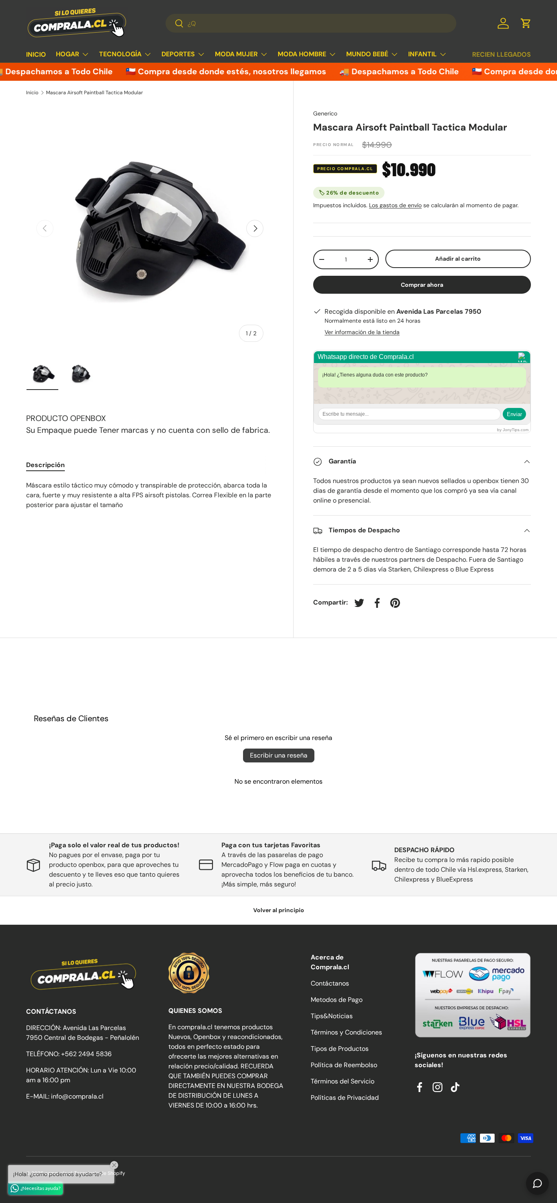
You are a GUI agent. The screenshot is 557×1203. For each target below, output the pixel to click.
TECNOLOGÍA (120, 54)
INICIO (36, 54)
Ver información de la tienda (362, 332)
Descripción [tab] (45, 465)
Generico (325, 113)
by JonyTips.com (512, 430)
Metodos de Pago (336, 999)
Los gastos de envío (395, 205)
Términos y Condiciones (346, 1032)
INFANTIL (422, 54)
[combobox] (311, 23)
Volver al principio (278, 910)
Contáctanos (330, 983)
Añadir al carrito (458, 258)
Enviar (514, 414)
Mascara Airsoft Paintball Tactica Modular (94, 92)
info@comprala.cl (77, 1096)
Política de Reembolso (344, 1065)
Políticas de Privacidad (345, 1097)
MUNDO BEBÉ (367, 54)
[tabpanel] (150, 495)
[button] (526, 23)
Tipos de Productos (340, 1048)
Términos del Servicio (342, 1081)
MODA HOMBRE (302, 54)
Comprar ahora (422, 285)
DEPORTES (178, 54)
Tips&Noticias (332, 1016)
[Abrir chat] (537, 1183)
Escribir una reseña (278, 755)
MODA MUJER (236, 54)
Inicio (32, 92)
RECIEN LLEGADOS (501, 54)
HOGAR (67, 54)
